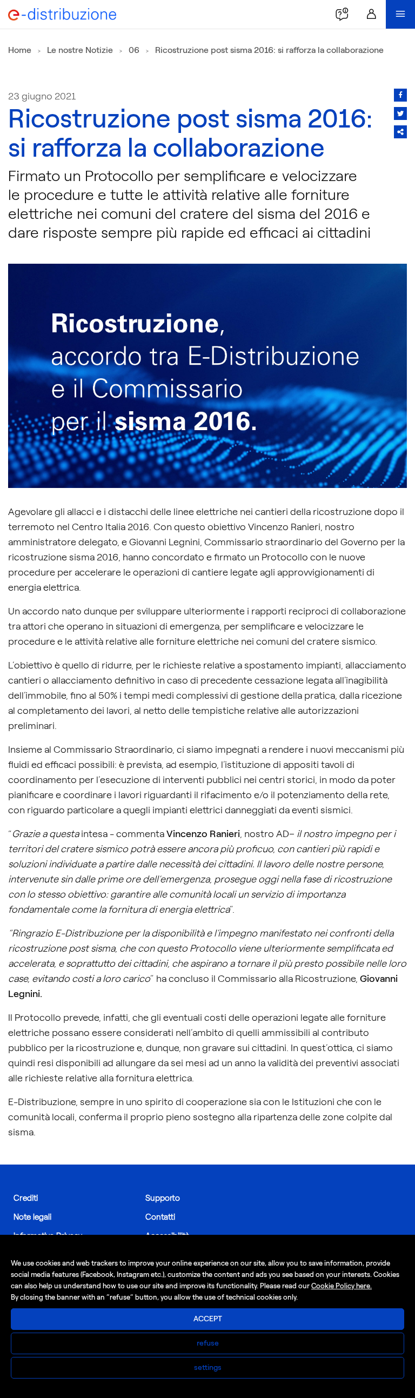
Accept (207, 1318)
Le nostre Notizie (80, 50)
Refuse (208, 1343)
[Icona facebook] (400, 95)
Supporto (162, 1198)
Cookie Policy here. (341, 1286)
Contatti (160, 1217)
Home (19, 50)
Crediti (26, 1198)
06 (134, 50)
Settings (208, 1367)
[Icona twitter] (400, 113)
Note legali (32, 1217)
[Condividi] (400, 131)
